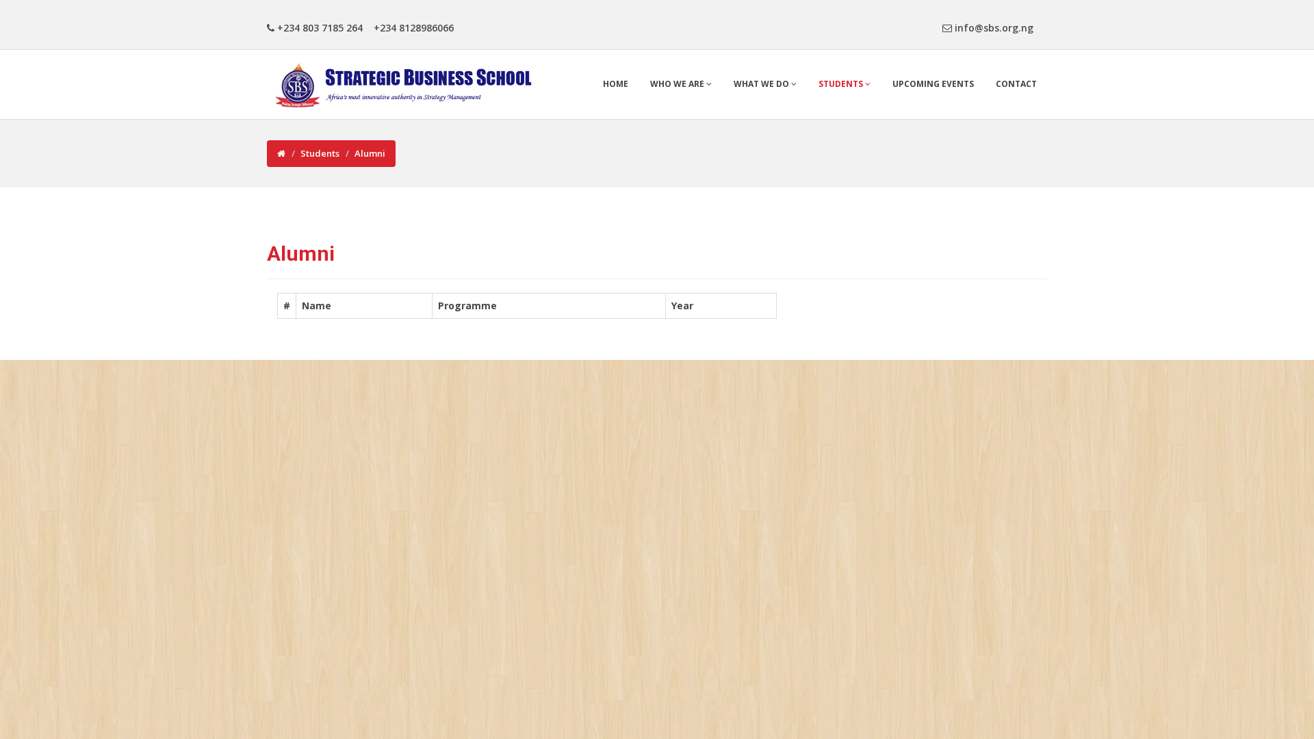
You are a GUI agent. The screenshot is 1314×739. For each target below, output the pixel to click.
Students (842, 84)
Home (615, 84)
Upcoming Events (933, 84)
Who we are (678, 84)
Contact (1016, 84)
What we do (762, 84)
